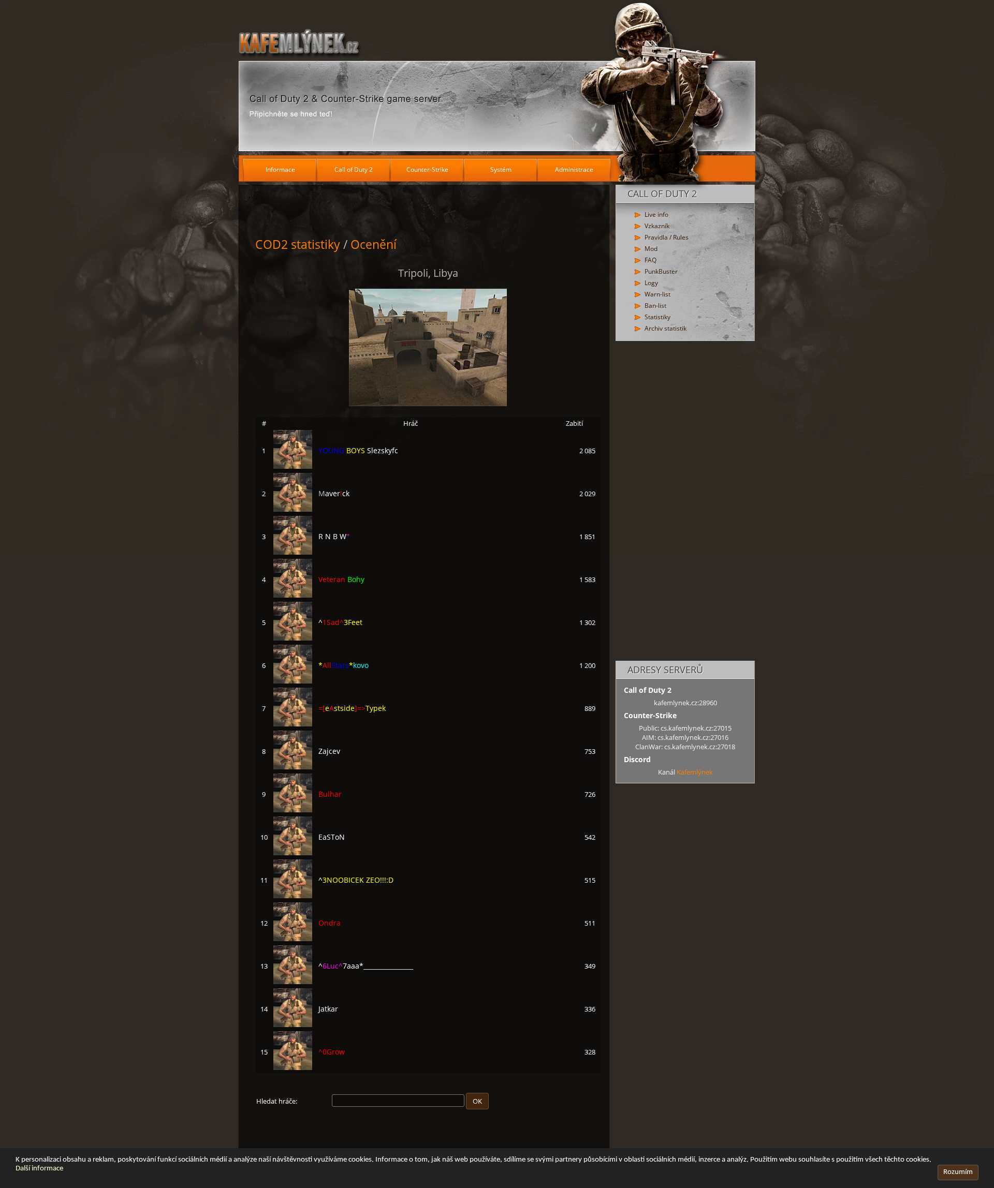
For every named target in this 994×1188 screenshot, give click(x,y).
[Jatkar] (292, 1024)
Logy (651, 282)
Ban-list (655, 305)
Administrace (574, 169)
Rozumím (958, 1172)
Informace (280, 169)
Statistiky (657, 317)
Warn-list (657, 294)
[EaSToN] (292, 852)
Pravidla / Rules (667, 237)
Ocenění (373, 244)
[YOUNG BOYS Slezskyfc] (292, 466)
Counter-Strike (427, 169)
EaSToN (331, 837)
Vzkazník (657, 225)
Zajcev (329, 751)
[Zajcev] (292, 766)
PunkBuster (661, 271)
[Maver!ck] (292, 509)
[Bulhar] (292, 809)
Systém (500, 169)
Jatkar (328, 1009)
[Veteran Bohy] (292, 595)
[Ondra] (292, 938)
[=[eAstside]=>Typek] (292, 724)
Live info (656, 214)
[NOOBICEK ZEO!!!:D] (292, 895)
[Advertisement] (685, 501)
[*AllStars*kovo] (292, 681)
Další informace (39, 1168)
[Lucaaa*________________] (292, 981)
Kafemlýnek (695, 772)
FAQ (650, 260)
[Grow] (292, 1067)
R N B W (333, 536)
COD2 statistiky (297, 244)
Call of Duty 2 (353, 169)
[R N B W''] (292, 552)
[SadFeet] (292, 638)
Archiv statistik (665, 328)
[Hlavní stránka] (497, 77)
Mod (651, 248)
